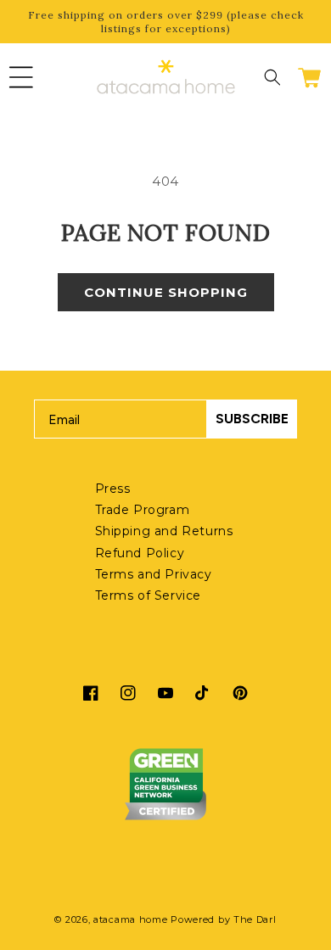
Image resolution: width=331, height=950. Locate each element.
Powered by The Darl (223, 919)
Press (113, 488)
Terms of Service (148, 595)
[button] (21, 77)
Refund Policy (140, 553)
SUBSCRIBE (252, 419)
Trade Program (142, 509)
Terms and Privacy (153, 574)
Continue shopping (166, 292)
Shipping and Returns (164, 531)
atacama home (130, 919)
